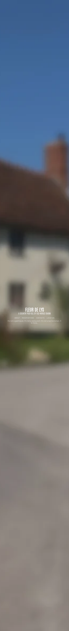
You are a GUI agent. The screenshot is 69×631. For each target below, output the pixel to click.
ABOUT (17, 318)
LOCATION (50, 318)
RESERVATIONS (28, 318)
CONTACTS (40, 318)
